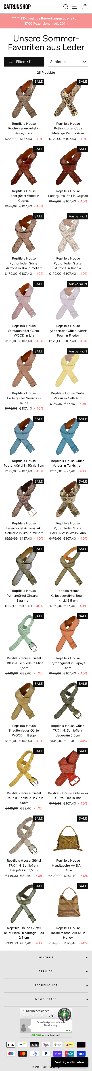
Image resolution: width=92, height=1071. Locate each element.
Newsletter (46, 999)
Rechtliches (46, 985)
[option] (46, 21)
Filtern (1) (23, 62)
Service (46, 971)
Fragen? (46, 957)
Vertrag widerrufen (69, 1062)
